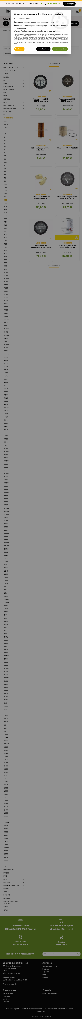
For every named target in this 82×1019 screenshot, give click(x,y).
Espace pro (69, 4)
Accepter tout (60, 49)
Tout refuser (44, 49)
